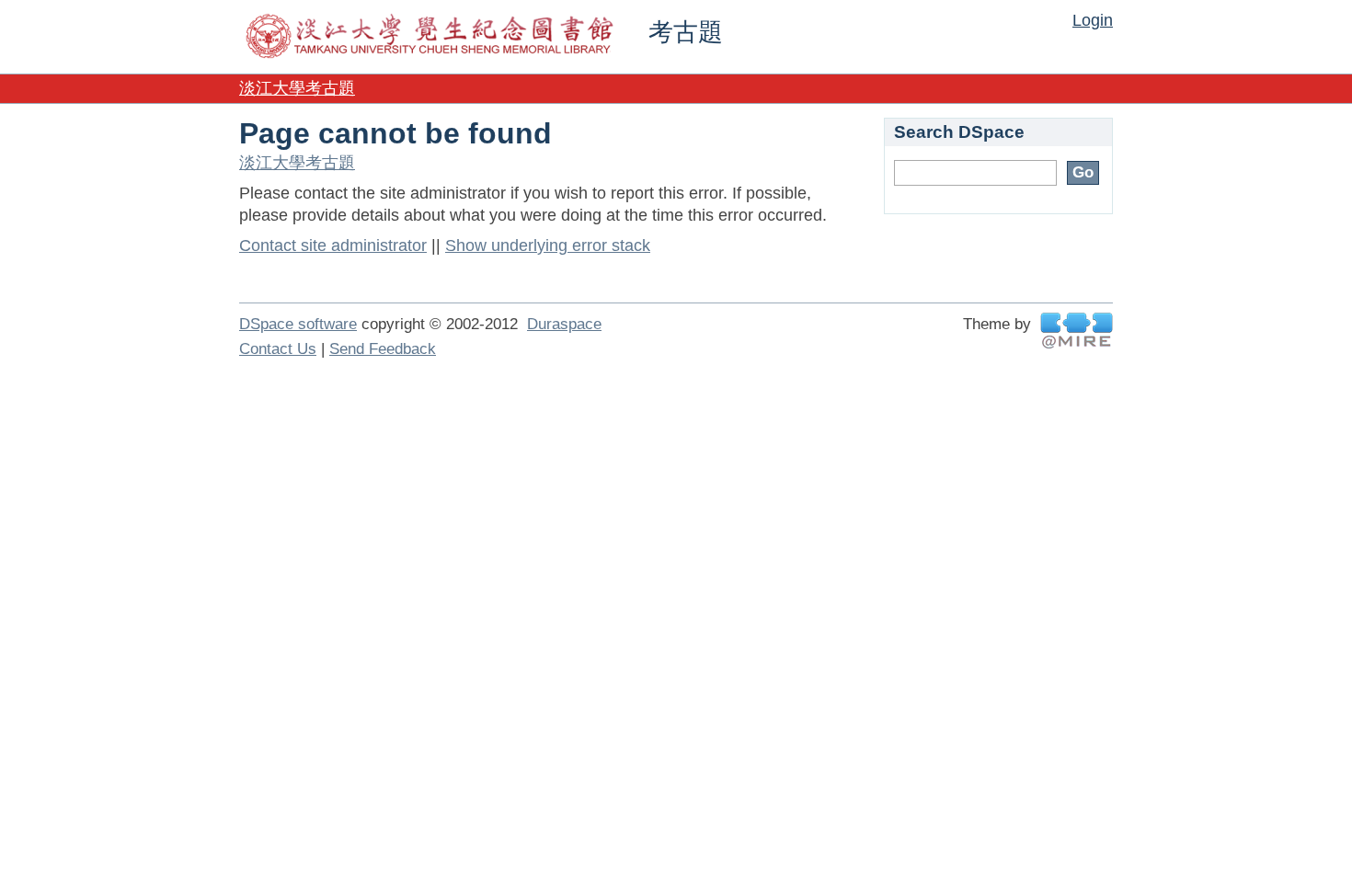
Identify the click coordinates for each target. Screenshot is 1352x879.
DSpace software (298, 324)
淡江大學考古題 (297, 88)
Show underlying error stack (547, 245)
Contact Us (277, 349)
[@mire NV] (1076, 330)
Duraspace (564, 324)
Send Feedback (382, 349)
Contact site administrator (333, 245)
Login (1092, 20)
